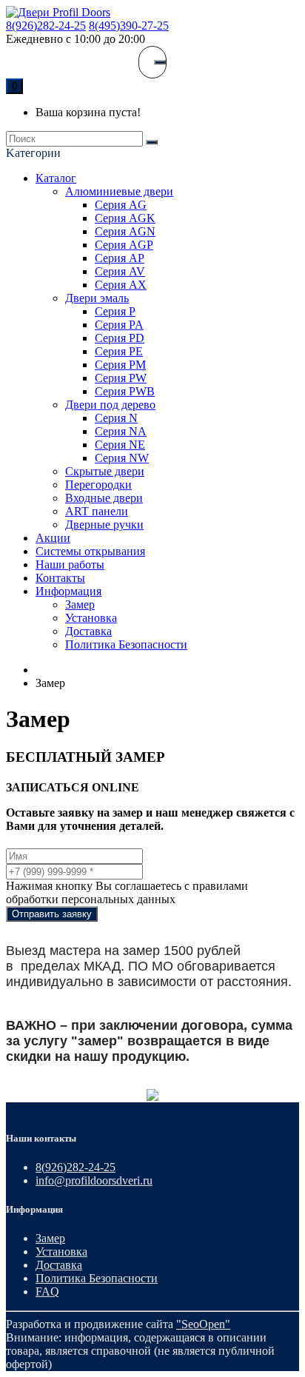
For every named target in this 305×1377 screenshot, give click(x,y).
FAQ (47, 1291)
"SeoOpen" (203, 1324)
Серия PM (120, 364)
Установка (91, 618)
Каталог (56, 178)
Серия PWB (125, 391)
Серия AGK (125, 218)
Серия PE (119, 351)
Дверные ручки (104, 524)
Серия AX (121, 284)
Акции (53, 538)
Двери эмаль (97, 298)
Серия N (116, 418)
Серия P (115, 311)
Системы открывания (90, 551)
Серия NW (122, 458)
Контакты (60, 578)
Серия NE (120, 444)
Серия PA (119, 324)
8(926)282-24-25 (46, 25)
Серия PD (119, 338)
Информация (68, 591)
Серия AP (119, 258)
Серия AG (121, 204)
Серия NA (121, 431)
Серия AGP (124, 244)
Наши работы (70, 564)
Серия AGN (125, 231)
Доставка (88, 631)
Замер (80, 604)
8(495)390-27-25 (129, 25)
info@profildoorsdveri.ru (94, 1180)
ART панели (96, 511)
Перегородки (98, 484)
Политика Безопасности (126, 644)
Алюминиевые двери (119, 191)
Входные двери (104, 498)
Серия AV (120, 271)
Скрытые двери (104, 471)
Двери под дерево (110, 404)
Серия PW (121, 378)
